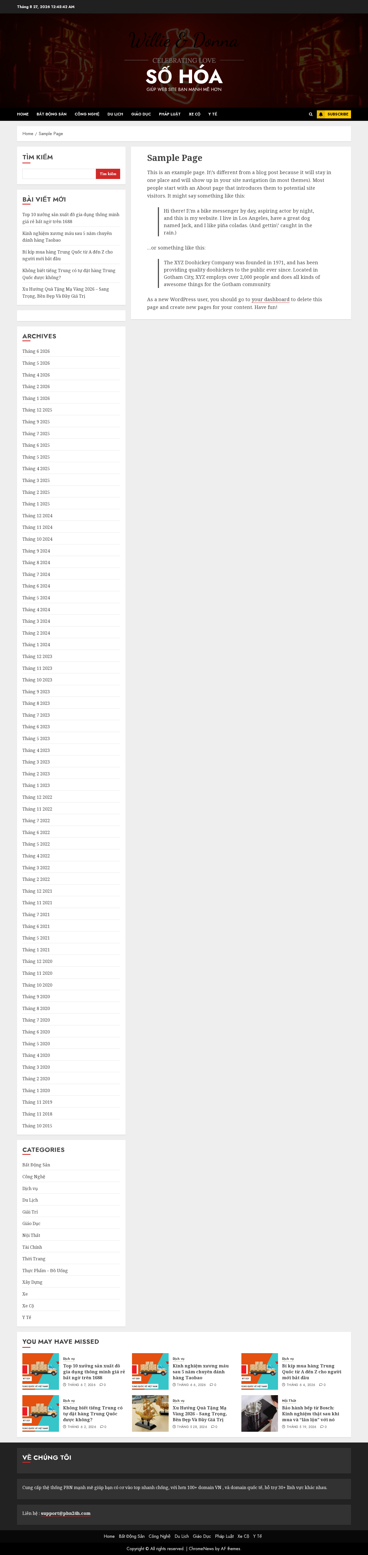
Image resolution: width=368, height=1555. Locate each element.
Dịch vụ (30, 1188)
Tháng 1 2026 (36, 398)
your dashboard (271, 299)
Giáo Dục (141, 114)
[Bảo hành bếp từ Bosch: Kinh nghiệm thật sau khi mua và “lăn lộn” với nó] (259, 1413)
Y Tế (213, 114)
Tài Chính (32, 1247)
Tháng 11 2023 (37, 668)
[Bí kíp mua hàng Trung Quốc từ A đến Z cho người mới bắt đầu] (259, 1371)
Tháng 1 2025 (36, 504)
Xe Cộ (194, 114)
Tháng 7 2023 (36, 715)
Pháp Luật (170, 114)
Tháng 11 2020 (37, 973)
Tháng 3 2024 (36, 621)
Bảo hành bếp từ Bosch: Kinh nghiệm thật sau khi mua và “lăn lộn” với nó (310, 1414)
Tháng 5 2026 (36, 363)
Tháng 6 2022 (36, 832)
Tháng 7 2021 (36, 914)
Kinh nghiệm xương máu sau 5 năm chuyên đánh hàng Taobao (201, 1372)
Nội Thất (31, 1235)
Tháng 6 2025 (36, 445)
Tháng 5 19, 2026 (302, 1427)
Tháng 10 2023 (37, 680)
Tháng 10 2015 (37, 1126)
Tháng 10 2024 (37, 539)
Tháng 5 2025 (36, 457)
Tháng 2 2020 (36, 1079)
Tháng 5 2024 (36, 598)
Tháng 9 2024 (36, 551)
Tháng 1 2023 (36, 785)
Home (23, 114)
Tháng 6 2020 (36, 1032)
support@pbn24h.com (66, 1513)
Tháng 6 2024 (36, 586)
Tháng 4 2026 (36, 375)
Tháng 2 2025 (36, 492)
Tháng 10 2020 (37, 985)
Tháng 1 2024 (36, 645)
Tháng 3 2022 (36, 868)
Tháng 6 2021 (36, 926)
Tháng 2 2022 (36, 879)
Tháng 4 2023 (36, 750)
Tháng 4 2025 (36, 469)
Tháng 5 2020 (36, 1044)
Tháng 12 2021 (37, 891)
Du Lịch (115, 114)
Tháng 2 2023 (36, 774)
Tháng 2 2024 (36, 633)
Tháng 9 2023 (36, 692)
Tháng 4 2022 (36, 856)
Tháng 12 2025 (37, 410)
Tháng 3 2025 (36, 480)
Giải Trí (30, 1212)
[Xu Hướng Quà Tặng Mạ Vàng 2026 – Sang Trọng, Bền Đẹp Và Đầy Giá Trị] (150, 1413)
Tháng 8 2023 (36, 703)
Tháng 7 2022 (36, 821)
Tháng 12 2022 (37, 797)
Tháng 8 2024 (36, 562)
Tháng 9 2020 (36, 997)
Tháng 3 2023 (36, 762)
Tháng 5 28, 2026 (192, 1427)
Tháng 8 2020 (36, 1008)
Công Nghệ (87, 114)
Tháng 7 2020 (36, 1020)
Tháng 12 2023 (37, 656)
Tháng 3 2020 (36, 1067)
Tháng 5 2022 (36, 844)
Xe (25, 1294)
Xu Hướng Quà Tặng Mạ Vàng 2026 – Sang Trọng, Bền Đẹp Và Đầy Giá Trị (200, 1414)
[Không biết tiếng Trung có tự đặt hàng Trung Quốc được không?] (40, 1413)
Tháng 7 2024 (36, 574)
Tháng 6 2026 (36, 351)
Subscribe (338, 114)
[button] (310, 114)
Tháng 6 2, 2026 (82, 1427)
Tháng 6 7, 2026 (82, 1385)
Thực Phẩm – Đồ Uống (45, 1270)
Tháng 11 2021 (37, 903)
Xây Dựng (32, 1282)
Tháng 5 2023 (36, 738)
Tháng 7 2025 (36, 434)
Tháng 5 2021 (36, 938)
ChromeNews (201, 1549)
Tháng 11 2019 (37, 1102)
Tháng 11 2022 (37, 809)
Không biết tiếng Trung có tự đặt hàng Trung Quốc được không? (93, 1414)
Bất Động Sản (52, 114)
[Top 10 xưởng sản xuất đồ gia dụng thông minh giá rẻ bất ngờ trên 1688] (40, 1371)
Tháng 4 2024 (36, 610)
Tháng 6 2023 (36, 727)
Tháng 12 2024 (37, 516)
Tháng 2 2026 (36, 386)
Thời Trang (34, 1259)
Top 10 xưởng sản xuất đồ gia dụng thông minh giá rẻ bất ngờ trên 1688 (94, 1372)
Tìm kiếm (37, 157)
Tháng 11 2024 (37, 527)
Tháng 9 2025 (36, 422)
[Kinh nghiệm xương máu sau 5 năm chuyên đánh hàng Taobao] (150, 1371)
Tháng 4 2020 (36, 1055)
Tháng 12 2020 (37, 961)
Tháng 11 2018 (37, 1114)
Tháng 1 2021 (36, 950)
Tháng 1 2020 (36, 1090)
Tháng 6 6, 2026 (191, 1385)
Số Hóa (184, 76)
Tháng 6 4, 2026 (301, 1385)
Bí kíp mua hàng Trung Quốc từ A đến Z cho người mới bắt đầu (311, 1372)
